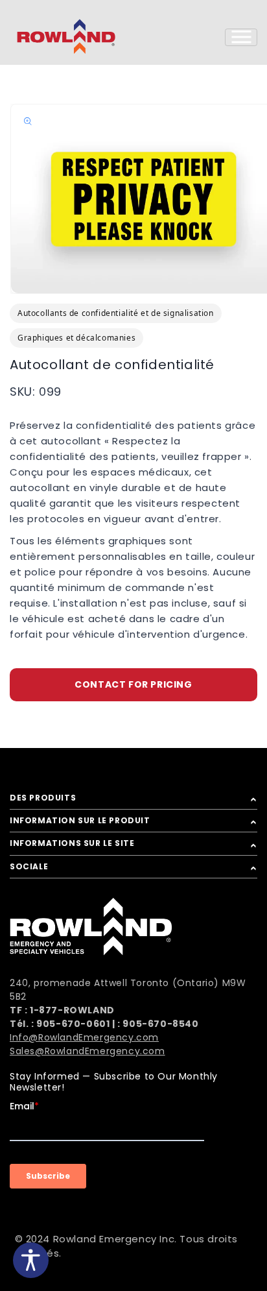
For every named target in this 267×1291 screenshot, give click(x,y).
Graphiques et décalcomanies (76, 337)
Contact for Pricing (133, 684)
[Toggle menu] (241, 37)
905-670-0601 (73, 1023)
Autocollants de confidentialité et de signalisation (115, 313)
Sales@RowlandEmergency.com (87, 1050)
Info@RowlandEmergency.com (84, 1037)
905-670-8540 (160, 1023)
